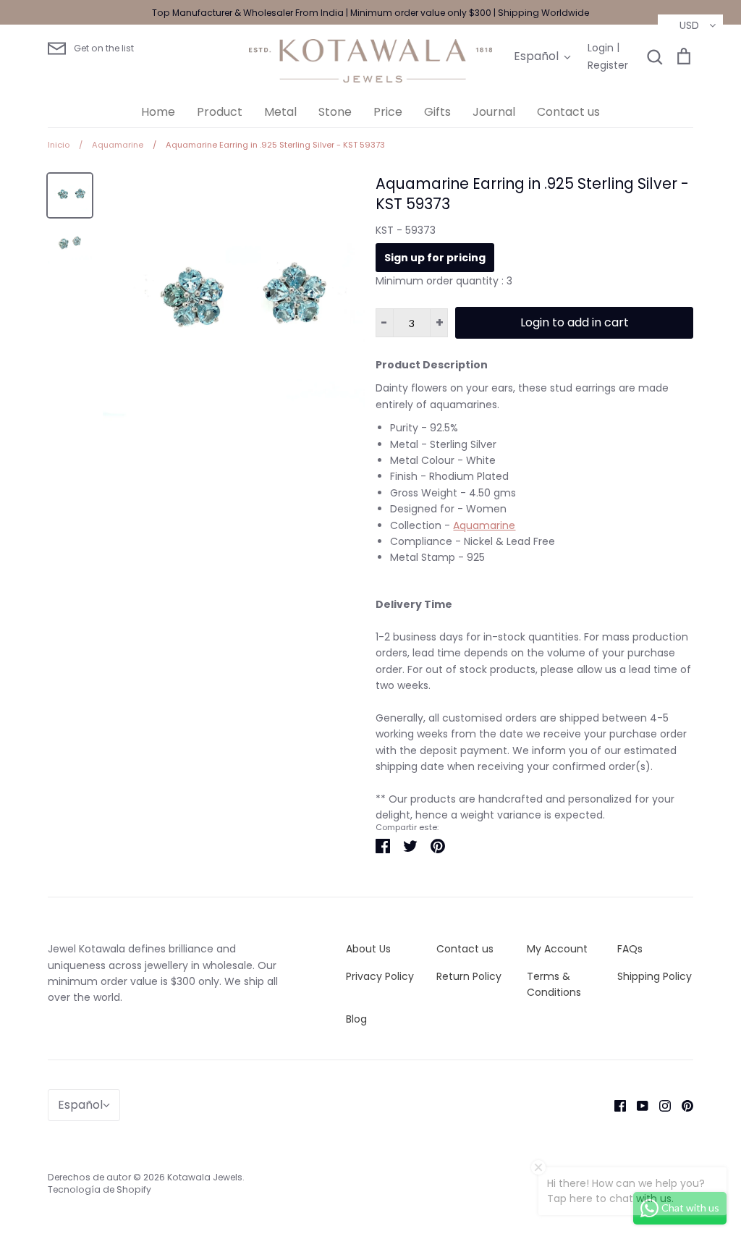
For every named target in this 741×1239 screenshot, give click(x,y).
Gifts (437, 111)
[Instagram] (659, 1104)
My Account (557, 949)
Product (219, 111)
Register (608, 65)
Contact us (568, 111)
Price (387, 111)
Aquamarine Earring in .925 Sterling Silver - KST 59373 (532, 194)
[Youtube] (637, 1104)
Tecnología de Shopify (99, 1189)
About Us (368, 949)
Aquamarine (484, 525)
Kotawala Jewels (204, 1177)
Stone (335, 111)
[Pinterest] (682, 1104)
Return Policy (468, 976)
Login (601, 48)
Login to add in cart (574, 322)
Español (536, 56)
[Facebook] (615, 1104)
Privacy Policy (380, 976)
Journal (494, 111)
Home (158, 111)
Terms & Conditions (554, 984)
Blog (356, 1019)
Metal (280, 111)
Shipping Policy (654, 976)
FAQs (630, 949)
